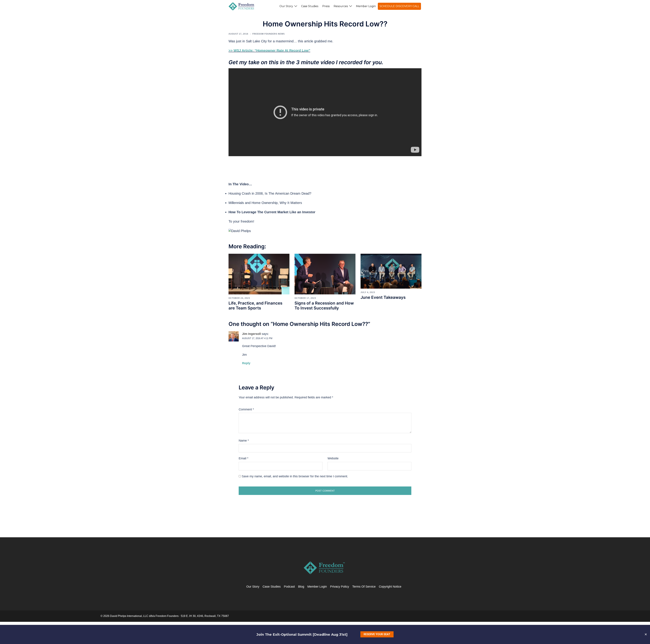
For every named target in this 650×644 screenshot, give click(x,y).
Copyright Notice (390, 586)
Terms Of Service (364, 586)
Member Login (366, 6)
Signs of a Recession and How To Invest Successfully (324, 305)
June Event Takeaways (383, 297)
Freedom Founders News (268, 34)
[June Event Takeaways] (391, 271)
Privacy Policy (339, 586)
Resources (341, 6)
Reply (246, 363)
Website (333, 458)
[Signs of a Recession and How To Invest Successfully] (325, 274)
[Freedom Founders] (242, 6)
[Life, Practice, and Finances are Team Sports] (259, 274)
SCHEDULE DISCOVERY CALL (399, 6)
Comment (246, 409)
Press (326, 6)
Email (243, 458)
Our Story (286, 6)
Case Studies (309, 6)
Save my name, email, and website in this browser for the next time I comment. (295, 476)
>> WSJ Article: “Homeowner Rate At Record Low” (269, 50)
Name (244, 440)
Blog (301, 586)
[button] (422, 6)
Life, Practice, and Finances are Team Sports (255, 305)
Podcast (289, 586)
